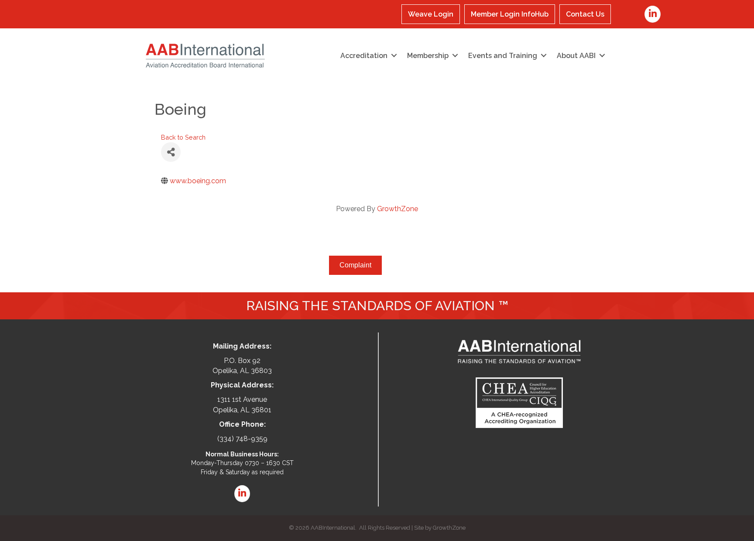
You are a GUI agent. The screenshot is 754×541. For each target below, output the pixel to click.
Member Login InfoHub (509, 14)
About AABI (576, 55)
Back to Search (183, 137)
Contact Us (585, 14)
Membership (428, 55)
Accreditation (363, 55)
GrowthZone (397, 209)
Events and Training (502, 55)
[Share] (171, 152)
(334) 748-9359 (242, 439)
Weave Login (430, 14)
